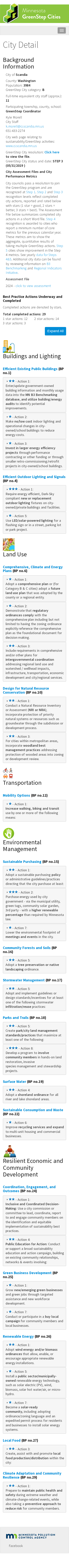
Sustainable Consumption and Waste (33, 1110)
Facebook (16, 1545)
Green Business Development (27, 1272)
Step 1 (30, 192)
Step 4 (50, 219)
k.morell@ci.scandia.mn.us (25, 126)
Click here (51, 152)
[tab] (34, 394)
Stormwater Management (24, 980)
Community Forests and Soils (27, 947)
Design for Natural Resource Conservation (26, 690)
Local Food (12, 1440)
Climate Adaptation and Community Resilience (32, 1475)
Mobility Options (16, 795)
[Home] (33, 13)
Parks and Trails (16, 1017)
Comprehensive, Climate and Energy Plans (33, 569)
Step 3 (58, 192)
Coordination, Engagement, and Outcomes (29, 1189)
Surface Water (14, 1081)
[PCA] (31, 1535)
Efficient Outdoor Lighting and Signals (34, 476)
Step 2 (41, 192)
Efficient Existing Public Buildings (30, 368)
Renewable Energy (18, 1336)
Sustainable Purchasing (22, 861)
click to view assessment (33, 286)
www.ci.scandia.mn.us (21, 146)
